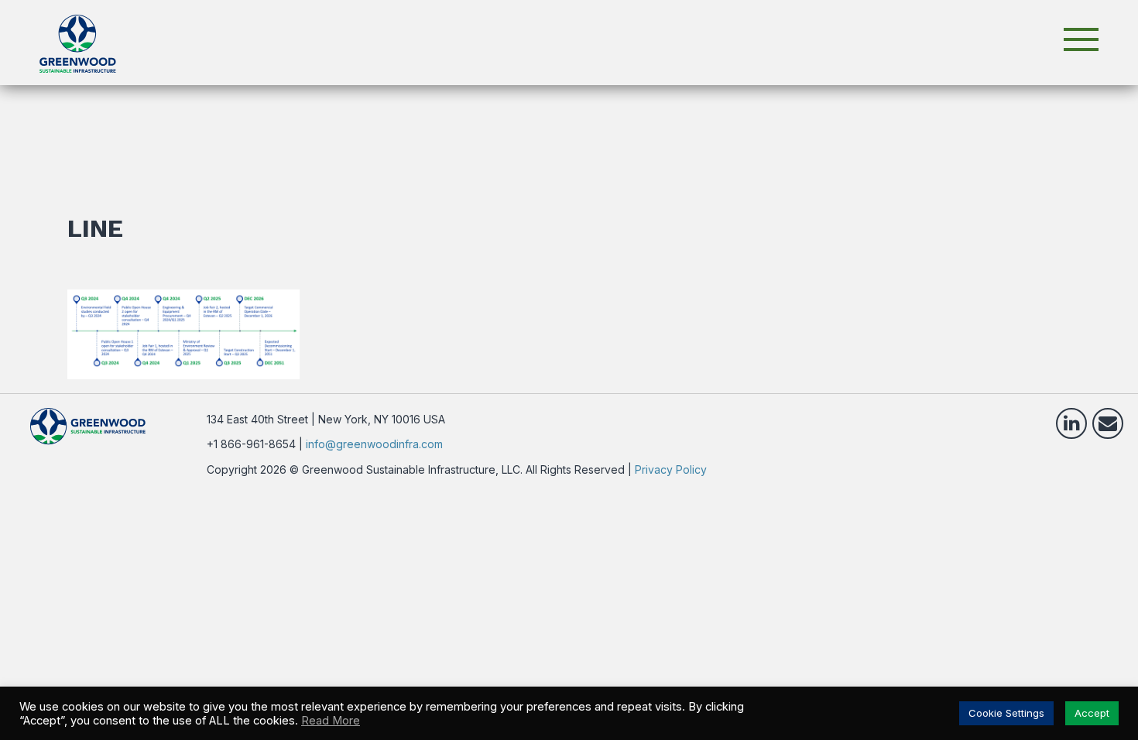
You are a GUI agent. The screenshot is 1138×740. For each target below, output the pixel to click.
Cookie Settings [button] (1006, 713)
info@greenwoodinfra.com (374, 444)
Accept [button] (1092, 713)
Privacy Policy (671, 469)
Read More (330, 721)
